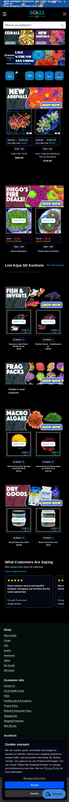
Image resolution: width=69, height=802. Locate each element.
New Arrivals (10, 635)
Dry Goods (9, 665)
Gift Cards (9, 670)
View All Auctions (55, 265)
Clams (7, 660)
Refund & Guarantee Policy (17, 710)
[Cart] (64, 14)
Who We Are (10, 725)
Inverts (7, 650)
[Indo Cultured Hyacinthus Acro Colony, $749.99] (50, 121)
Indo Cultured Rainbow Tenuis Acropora (23, 155)
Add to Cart (22, 221)
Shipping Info (10, 715)
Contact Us (9, 685)
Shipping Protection (14, 720)
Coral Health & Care (14, 690)
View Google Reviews (15, 571)
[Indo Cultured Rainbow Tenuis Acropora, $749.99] (22, 121)
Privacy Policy (11, 705)
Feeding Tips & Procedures (17, 700)
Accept (34, 785)
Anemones (9, 655)
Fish (6, 645)
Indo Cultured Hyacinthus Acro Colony (50, 155)
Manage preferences (34, 778)
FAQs (6, 695)
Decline (34, 793)
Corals (7, 640)
